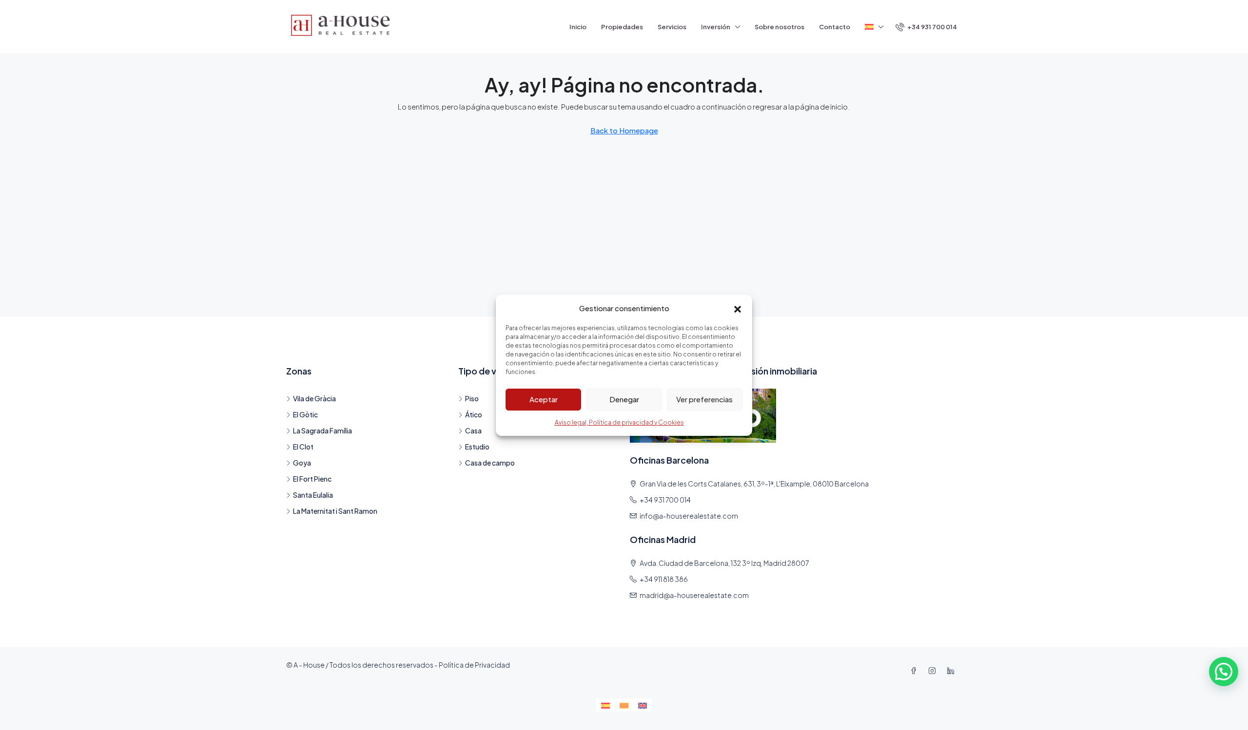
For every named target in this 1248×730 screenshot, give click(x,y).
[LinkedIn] (952, 670)
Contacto (834, 27)
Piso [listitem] (472, 398)
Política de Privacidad (474, 664)
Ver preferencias (704, 399)
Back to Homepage (624, 130)
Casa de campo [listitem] (490, 462)
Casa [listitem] (473, 430)
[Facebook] (915, 670)
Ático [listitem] (473, 414)
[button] (737, 308)
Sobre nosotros (779, 27)
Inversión (715, 27)
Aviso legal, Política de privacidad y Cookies (619, 422)
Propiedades (622, 27)
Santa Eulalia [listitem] (313, 494)
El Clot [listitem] (303, 446)
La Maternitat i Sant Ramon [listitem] (335, 510)
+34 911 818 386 (664, 579)
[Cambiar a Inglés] (642, 704)
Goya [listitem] (302, 462)
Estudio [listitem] (477, 446)
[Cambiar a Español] (605, 704)
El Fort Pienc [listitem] (312, 478)
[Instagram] (934, 670)
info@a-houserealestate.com (689, 515)
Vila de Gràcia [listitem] (314, 398)
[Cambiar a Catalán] (624, 704)
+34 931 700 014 (665, 499)
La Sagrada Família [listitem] (322, 430)
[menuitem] (926, 27)
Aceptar (543, 399)
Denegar (624, 399)
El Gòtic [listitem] (305, 414)
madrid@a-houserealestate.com (694, 595)
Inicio (577, 27)
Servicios (672, 27)
